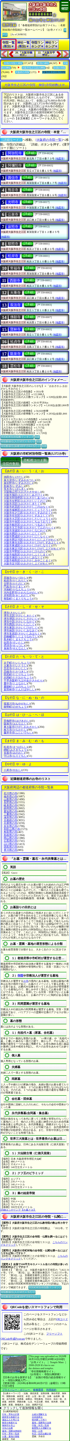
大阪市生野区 (25, 501)
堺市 (13, 612)
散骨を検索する (9, 1422)
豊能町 (17, 686)
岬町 (15, 749)
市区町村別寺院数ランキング (17, 436)
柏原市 (15, 580)
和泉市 (14, 486)
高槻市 (15, 671)
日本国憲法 (37, 1417)
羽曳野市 (17, 720)
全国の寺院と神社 (13, 63)
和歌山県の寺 (12, 829)
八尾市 (13, 770)
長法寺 (15, 305)
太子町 (17, 662)
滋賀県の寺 (10, 817)
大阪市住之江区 (28, 512)
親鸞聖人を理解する (41, 1428)
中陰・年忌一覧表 (40, 1425)
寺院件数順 (11, 464)
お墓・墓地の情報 (10, 1436)
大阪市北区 (22, 503)
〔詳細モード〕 (11, 139)
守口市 (15, 755)
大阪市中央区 (28, 521)
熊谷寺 (13, 190)
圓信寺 (13, 178)
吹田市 (14, 642)
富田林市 (20, 689)
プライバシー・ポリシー (16, 1389)
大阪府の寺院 (22, 72)
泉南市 (15, 648)
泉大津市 (20, 480)
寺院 (20, 975)
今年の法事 (7, 1428)
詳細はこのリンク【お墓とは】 (18, 1209)
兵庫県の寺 (10, 823)
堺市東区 (21, 627)
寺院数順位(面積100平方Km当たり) (21, 446)
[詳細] (31, 153)
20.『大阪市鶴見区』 (23, 54)
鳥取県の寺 (10, 832)
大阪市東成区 (28, 545)
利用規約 (51, 1389)
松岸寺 (13, 256)
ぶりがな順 (11, 460)
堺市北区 (20, 615)
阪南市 (15, 723)
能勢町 (15, 706)
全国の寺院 (59, 67)
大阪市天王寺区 (29, 527)
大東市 (15, 665)
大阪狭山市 (22, 491)
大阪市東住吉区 (32, 542)
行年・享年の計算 (10, 1414)
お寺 (25, 981)
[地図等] (59, 158)
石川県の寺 (10, 793)
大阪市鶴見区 (25, 524)
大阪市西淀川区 (30, 539)
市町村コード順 (35, 460)
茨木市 (15, 489)
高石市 (15, 668)
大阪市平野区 (25, 551)
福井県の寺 (10, 796)
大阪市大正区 (28, 518)
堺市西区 (20, 624)
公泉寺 (13, 214)
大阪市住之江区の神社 (33, 67)
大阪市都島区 (28, 560)
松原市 (15, 747)
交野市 (14, 583)
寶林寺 (15, 329)
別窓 (37, 436)
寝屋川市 (17, 703)
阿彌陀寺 (15, 165)
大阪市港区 (24, 557)
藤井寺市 (18, 732)
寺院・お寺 (37, 1431)
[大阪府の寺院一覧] (49, 139)
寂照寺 (13, 227)
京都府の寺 (10, 820)
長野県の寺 (10, 802)
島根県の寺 (10, 835)
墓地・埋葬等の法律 (41, 1422)
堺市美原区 (22, 633)
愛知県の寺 (10, 811)
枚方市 (15, 729)
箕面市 (14, 752)
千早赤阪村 (24, 680)
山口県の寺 (10, 844)
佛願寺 (15, 317)
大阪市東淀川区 (32, 548)
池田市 (14, 477)
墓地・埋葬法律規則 (11, 1431)
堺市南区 (21, 630)
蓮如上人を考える (10, 1420)
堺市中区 (20, 621)
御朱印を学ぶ (8, 1425)
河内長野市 (21, 592)
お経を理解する (39, 1414)
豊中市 (15, 683)
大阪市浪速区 (25, 530)
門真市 (14, 586)
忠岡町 (18, 677)
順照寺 (13, 244)
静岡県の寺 (10, 808)
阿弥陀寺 (15, 153)
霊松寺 (15, 366)
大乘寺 (15, 293)
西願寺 (15, 280)
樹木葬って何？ (39, 1420)
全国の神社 (43, 63)
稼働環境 (38, 1389)
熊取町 (18, 598)
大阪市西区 (22, 533)
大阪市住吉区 (26, 515)
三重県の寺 (10, 814)
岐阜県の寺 (10, 805)
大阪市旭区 (24, 495)
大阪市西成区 (26, 536)
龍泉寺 (15, 354)
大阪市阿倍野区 (26, 497)
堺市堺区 (21, 618)
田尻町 (17, 674)
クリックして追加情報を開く (23, 1408)
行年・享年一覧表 (10, 1433)
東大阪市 (21, 726)
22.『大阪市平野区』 (46, 54)
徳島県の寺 (10, 847)
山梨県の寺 (10, 799)
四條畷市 (21, 636)
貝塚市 (15, 577)
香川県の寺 (10, 850)
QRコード (62, 1319)
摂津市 (14, 645)
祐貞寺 (15, 341)
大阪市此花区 (26, 506)
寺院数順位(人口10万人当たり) (18, 441)
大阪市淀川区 (26, 563)
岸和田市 (17, 595)
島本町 (18, 639)
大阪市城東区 (28, 509)
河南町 (17, 589)
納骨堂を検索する (10, 1417)
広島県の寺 (10, 841)
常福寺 (15, 268)
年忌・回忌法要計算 (41, 1433)
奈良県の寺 (10, 826)
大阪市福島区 (26, 554)
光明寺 (13, 202)
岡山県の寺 (10, 838)
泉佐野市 (18, 483)
